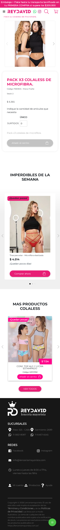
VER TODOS (30, 388)
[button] (53, 43)
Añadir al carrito (20, 143)
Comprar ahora (22, 273)
